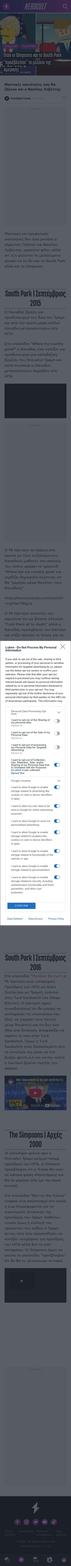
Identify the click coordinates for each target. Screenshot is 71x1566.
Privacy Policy (56, 918)
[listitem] (35, 712)
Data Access (35, 918)
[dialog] (35, 783)
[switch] (57, 721)
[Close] (63, 647)
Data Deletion (15, 918)
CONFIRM (21, 905)
